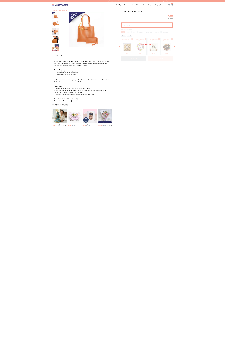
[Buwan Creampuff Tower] (59, 118)
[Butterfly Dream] (74, 118)
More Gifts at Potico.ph (112, 1)
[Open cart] (172, 5)
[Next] (174, 46)
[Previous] (119, 46)
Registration (169, 1)
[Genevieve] (105, 118)
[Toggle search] (169, 5)
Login (163, 1)
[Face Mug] (90, 118)
